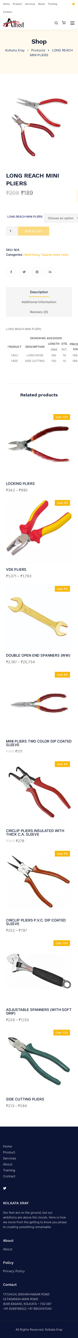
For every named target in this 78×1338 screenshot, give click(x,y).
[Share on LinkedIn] (50, 272)
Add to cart (34, 231)
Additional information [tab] (39, 302)
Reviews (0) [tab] (39, 312)
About (41, 3)
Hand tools (31, 254)
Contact (7, 11)
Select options (39, 461)
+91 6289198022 (15, 1308)
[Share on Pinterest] (37, 272)
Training (52, 3)
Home (6, 3)
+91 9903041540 (39, 1308)
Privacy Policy (14, 1271)
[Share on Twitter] (24, 272)
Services (30, 3)
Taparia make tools (54, 254)
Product (17, 3)
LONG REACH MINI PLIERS (25, 216)
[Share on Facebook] (11, 272)
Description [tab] (39, 292)
